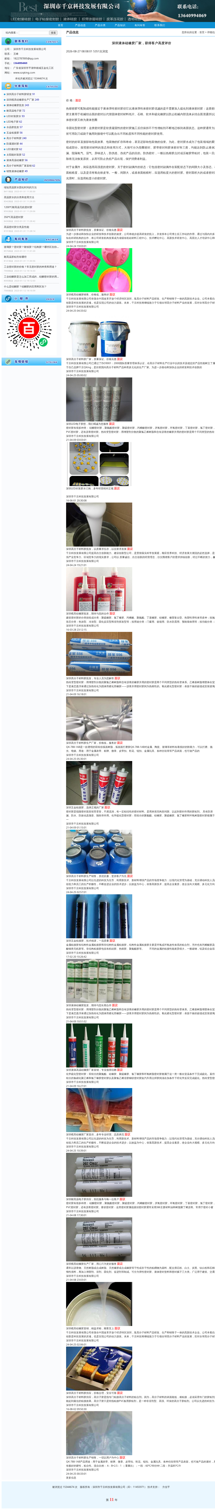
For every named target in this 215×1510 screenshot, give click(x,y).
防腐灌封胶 (12, 143)
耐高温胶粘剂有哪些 (15, 257)
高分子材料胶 (14, 138)
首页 (60, 25)
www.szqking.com (24, 72)
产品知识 (120, 25)
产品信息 (80, 25)
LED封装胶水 (13, 116)
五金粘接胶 (12, 132)
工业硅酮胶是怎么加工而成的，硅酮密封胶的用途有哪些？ (31, 276)
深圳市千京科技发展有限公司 (82, 242)
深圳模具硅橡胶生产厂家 (20, 99)
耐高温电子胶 (14, 110)
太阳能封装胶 (14, 154)
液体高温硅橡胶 (15, 160)
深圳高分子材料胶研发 (19, 94)
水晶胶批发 (12, 127)
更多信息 (71, 1477)
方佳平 (166, 1487)
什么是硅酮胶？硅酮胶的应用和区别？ (25, 286)
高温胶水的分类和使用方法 (19, 197)
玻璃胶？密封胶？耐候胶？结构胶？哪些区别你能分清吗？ (31, 247)
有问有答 (140, 25)
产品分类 (100, 25)
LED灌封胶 (12, 149)
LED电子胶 (12, 121)
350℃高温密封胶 (13, 217)
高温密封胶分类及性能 (16, 227)
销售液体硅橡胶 (15, 171)
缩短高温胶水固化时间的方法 (20, 187)
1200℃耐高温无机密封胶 (18, 207)
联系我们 (159, 25)
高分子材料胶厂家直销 (19, 165)
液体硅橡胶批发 (15, 105)
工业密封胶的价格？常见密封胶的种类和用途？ (30, 266)
